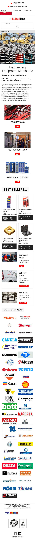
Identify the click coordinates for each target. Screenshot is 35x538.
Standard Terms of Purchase (17, 506)
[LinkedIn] (19, 533)
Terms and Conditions (10, 504)
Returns (27, 504)
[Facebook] (15, 533)
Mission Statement (25, 508)
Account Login (17, 10)
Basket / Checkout (4, 13)
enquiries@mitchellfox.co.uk (18, 6)
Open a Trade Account (11, 508)
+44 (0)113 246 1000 (18, 3)
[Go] (17, 27)
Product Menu (6, 32)
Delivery (21, 504)
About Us (3, 10)
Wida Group (20, 536)
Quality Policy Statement (17, 505)
